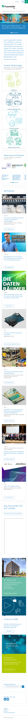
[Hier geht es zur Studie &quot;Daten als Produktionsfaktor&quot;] (14, 472)
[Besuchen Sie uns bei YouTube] (8, 699)
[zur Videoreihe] (14, 242)
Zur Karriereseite (9, 669)
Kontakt (6, 711)
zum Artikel (8, 382)
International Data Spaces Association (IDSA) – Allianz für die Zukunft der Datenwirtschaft (10, 177)
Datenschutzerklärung (9, 712)
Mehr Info (9, 631)
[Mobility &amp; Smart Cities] (14, 138)
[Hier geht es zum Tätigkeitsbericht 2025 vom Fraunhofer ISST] (14, 319)
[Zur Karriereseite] (14, 645)
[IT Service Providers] (14, 119)
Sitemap (5, 708)
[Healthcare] (14, 81)
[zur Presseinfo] (14, 434)
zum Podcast (9, 305)
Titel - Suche (23, 1)
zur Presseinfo (9, 229)
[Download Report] (14, 396)
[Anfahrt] (14, 568)
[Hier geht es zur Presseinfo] (14, 204)
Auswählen (23, 686)
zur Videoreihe (9, 267)
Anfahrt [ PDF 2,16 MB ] (10, 593)
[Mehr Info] (14, 606)
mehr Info (17, 29)
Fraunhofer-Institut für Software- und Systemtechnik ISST (13, 11)
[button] (10, 32)
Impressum (6, 709)
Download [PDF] (9, 420)
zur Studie (8, 497)
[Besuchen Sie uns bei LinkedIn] (5, 699)
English (17, 1)
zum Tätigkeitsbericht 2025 (12, 344)
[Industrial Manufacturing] (14, 100)
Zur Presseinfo (9, 459)
